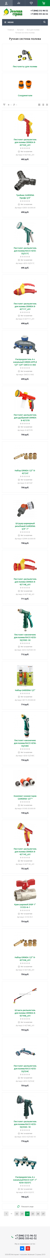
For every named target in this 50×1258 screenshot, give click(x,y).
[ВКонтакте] (22, 1248)
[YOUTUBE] (28, 1248)
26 (38, 1214)
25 (33, 1214)
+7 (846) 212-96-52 (39, 11)
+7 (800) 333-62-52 (39, 14)
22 (17, 1214)
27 (43, 1214)
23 (22, 1214)
